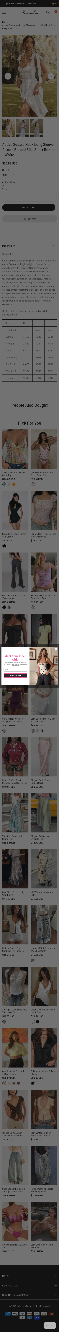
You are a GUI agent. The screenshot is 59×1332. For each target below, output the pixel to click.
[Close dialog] (55, 649)
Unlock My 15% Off (15, 675)
